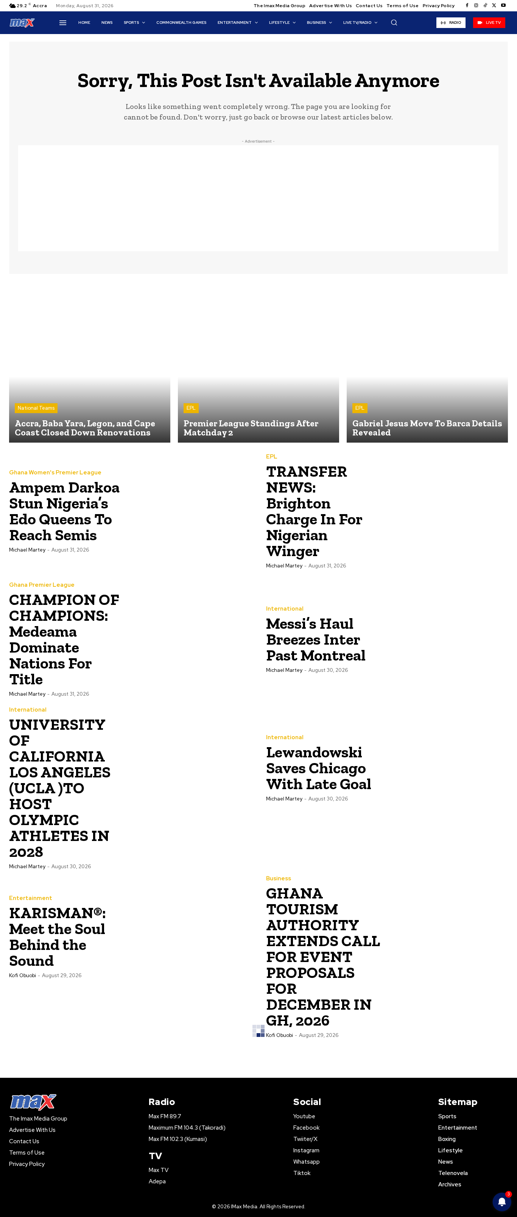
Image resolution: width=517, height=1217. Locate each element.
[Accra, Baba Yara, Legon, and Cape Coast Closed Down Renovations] (89, 362)
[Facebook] (467, 5)
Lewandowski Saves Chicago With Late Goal (318, 767)
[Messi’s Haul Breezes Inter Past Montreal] (447, 638)
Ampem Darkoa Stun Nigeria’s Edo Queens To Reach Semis (64, 510)
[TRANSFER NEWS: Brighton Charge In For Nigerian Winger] (447, 510)
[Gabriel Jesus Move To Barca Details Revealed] (427, 362)
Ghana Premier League (42, 585)
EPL (191, 408)
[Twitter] (494, 5)
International (285, 609)
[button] (394, 22)
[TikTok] (485, 5)
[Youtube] (503, 5)
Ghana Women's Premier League (55, 473)
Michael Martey (27, 550)
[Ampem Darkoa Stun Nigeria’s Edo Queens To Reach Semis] (190, 510)
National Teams (36, 408)
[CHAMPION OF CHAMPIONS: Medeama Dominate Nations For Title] (190, 638)
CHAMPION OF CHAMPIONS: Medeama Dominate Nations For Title (64, 639)
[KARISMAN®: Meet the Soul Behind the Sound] (190, 936)
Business (278, 878)
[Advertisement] (258, 198)
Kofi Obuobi (22, 975)
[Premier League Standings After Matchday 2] (258, 362)
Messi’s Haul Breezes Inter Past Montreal (316, 639)
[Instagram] (476, 5)
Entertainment (30, 898)
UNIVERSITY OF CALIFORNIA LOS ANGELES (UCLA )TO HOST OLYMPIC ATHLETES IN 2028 (60, 788)
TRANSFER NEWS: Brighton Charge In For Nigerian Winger (314, 511)
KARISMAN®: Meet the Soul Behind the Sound (57, 936)
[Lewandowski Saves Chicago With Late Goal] (447, 767)
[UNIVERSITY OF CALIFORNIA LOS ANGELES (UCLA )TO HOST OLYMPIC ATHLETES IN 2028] (190, 767)
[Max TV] (22, 22)
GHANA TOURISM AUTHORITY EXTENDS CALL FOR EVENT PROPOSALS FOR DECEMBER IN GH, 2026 (323, 956)
